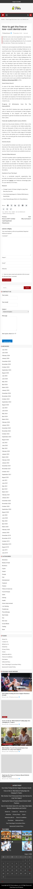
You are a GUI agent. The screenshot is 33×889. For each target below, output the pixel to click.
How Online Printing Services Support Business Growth (16, 788)
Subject (4, 309)
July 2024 (4, 408)
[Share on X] (11, 205)
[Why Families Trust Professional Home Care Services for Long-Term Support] (16, 736)
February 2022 (6, 460)
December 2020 (6, 500)
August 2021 (5, 477)
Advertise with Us (6, 654)
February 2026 (6, 355)
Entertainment (5, 580)
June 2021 (5, 483)
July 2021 (4, 480)
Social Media (5, 623)
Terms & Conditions (7, 656)
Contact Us (5, 641)
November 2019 (6, 538)
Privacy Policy (6, 649)
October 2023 (5, 434)
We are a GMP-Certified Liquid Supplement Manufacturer (8, 220)
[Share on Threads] (7, 209)
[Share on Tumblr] (3, 209)
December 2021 (6, 465)
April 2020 (5, 524)
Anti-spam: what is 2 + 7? (9, 333)
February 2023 (6, 451)
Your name (5, 295)
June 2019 (5, 553)
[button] (6, 15)
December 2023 (6, 428)
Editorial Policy (6, 662)
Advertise (4, 646)
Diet (3, 577)
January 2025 (5, 390)
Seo (3, 618)
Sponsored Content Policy (9, 667)
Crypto (4, 568)
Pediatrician (5, 609)
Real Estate (5, 615)
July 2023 (4, 442)
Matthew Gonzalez (14, 697)
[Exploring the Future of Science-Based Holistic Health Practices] (16, 764)
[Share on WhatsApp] (18, 205)
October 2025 (5, 367)
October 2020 (5, 506)
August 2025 (5, 373)
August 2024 (5, 405)
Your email (5, 302)
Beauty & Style (6, 562)
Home (3, 651)
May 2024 (4, 413)
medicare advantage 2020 (8, 213)
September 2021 (6, 474)
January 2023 (5, 454)
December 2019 (6, 535)
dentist (6, 211)
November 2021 (6, 468)
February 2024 (6, 422)
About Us (4, 639)
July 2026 (4, 349)
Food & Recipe (6, 591)
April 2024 (5, 416)
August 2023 (5, 439)
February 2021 (6, 495)
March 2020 (5, 526)
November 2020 (6, 503)
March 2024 (5, 419)
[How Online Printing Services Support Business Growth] (16, 682)
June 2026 (5, 352)
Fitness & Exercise (7, 589)
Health (13, 211)
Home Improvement (7, 603)
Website (4, 268)
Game (3, 594)
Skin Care (4, 620)
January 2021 (5, 497)
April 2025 (5, 384)
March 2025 (5, 387)
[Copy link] (10, 209)
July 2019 (4, 550)
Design (4, 574)
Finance (4, 586)
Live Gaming (5, 606)
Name (4, 257)
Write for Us (5, 644)
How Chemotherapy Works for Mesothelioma (15, 199)
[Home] (3, 15)
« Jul (2, 881)
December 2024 (6, 393)
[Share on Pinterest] (22, 205)
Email (4, 263)
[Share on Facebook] (7, 205)
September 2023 (6, 436)
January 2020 (5, 532)
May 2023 (4, 448)
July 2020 (4, 515)
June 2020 (5, 518)
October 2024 (5, 399)
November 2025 (6, 364)
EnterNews (13, 887)
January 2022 (5, 463)
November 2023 (6, 431)
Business (4, 565)
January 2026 (5, 358)
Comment (5, 236)
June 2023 (5, 445)
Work (3, 629)
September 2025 (6, 370)
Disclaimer (5, 659)
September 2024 (6, 402)
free (10, 211)
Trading (4, 626)
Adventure (5, 560)
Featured (4, 583)
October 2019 (5, 541)
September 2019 (6, 544)
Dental (4, 571)
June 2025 (5, 379)
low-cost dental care (20, 211)
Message (4, 315)
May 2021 (4, 486)
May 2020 (4, 521)
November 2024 (6, 396)
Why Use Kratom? (26, 217)
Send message (7, 341)
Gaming (4, 597)
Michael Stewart (6, 33)
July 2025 (4, 376)
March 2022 (5, 457)
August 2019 (5, 547)
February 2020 (6, 529)
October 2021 (5, 471)
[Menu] (6, 15)
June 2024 (5, 410)
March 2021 (5, 492)
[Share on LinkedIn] (15, 205)
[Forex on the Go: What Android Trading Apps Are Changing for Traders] (16, 709)
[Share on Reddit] (26, 205)
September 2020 (6, 509)
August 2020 (5, 512)
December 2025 (6, 361)
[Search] (28, 15)
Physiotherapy (6, 612)
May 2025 (4, 381)
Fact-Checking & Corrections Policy (11, 664)
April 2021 (5, 489)
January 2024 (5, 425)
